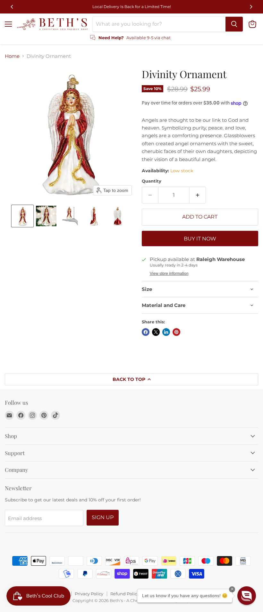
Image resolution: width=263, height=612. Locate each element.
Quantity (151, 181)
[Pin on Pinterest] (176, 332)
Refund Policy (124, 593)
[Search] (234, 24)
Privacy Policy (89, 593)
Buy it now (200, 239)
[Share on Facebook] (145, 332)
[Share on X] (156, 332)
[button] (22, 216)
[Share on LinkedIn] (166, 332)
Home (12, 56)
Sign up (103, 517)
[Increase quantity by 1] (198, 195)
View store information (169, 273)
